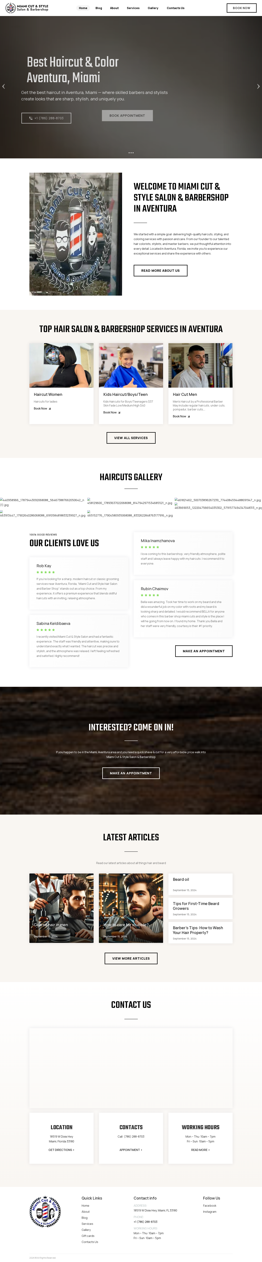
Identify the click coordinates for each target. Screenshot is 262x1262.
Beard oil (181, 879)
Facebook (209, 1206)
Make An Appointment (204, 651)
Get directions (61, 1150)
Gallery (153, 8)
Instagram (209, 1212)
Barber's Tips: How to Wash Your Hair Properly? (198, 930)
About (114, 8)
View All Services (131, 438)
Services (133, 8)
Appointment (131, 1150)
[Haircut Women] (61, 365)
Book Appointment (95, 115)
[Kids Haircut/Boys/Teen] (131, 365)
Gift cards (88, 1236)
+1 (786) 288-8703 (45, 115)
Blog (99, 8)
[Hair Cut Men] (200, 365)
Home (83, 8)
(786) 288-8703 (134, 1136)
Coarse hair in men (51, 924)
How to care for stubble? (126, 924)
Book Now (241, 8)
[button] (19, 87)
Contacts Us (175, 8)
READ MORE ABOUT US (160, 270)
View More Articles (131, 958)
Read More (200, 1150)
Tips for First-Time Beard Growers (196, 906)
